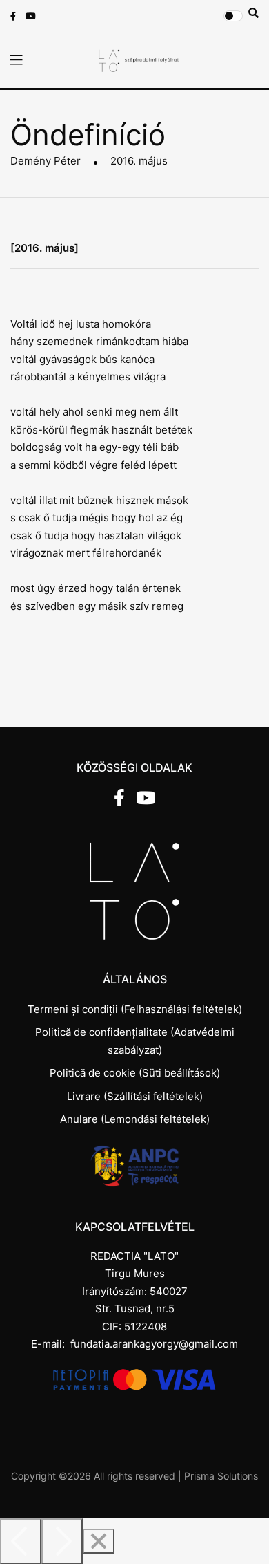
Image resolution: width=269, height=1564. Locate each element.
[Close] (98, 1541)
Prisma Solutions (221, 1476)
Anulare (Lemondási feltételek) (135, 1119)
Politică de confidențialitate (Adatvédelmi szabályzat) (135, 1040)
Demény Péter (45, 160)
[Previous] (20, 1541)
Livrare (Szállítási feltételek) (135, 1096)
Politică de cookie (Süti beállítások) (135, 1072)
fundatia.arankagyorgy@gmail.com (154, 1343)
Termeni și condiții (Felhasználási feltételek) (135, 1009)
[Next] (62, 1541)
